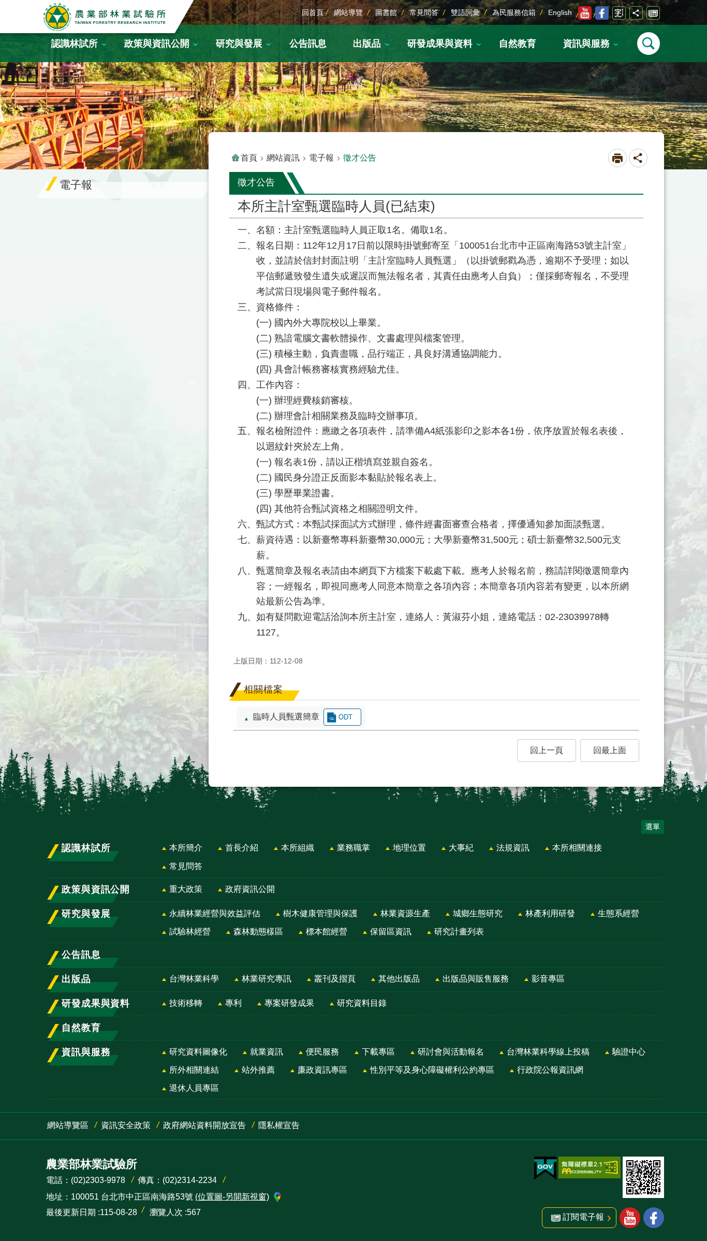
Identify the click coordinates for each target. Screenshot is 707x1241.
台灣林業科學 (194, 978)
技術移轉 (185, 1003)
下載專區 (378, 1051)
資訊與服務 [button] (586, 43)
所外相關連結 (194, 1069)
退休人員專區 (194, 1088)
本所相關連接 (577, 847)
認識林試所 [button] (74, 43)
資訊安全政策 (126, 1125)
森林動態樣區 (258, 931)
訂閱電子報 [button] (583, 1217)
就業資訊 (266, 1051)
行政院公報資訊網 (550, 1069)
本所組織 (297, 847)
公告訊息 (308, 43)
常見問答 (423, 12)
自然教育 (517, 43)
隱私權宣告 (279, 1125)
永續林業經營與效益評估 (214, 913)
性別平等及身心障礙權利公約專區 (432, 1069)
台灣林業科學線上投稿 (548, 1051)
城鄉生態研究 (478, 913)
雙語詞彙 (465, 12)
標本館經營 (326, 931)
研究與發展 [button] (239, 43)
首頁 (249, 157)
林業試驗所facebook (602, 13)
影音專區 (548, 978)
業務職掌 (353, 847)
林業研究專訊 (266, 978)
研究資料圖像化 (198, 1051)
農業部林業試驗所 (105, 17)
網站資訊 (283, 157)
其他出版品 (399, 978)
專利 (233, 1003)
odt (345, 717)
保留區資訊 (390, 931)
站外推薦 (258, 1069)
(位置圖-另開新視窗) (232, 1196)
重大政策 (185, 889)
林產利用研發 (550, 913)
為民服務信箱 (514, 12)
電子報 (321, 157)
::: (8, 7)
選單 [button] (652, 826)
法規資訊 (512, 847)
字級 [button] (619, 13)
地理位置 (409, 847)
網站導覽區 (68, 1125)
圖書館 (386, 12)
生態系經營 (618, 913)
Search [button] (648, 43)
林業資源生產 (405, 913)
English (560, 12)
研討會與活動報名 (451, 1051)
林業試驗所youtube (585, 13)
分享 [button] (636, 13)
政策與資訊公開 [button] (156, 43)
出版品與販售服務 (476, 978)
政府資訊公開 (250, 889)
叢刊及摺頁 (335, 978)
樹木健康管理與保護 (320, 913)
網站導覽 (348, 12)
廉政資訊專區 (322, 1069)
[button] (546, 750)
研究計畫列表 (459, 931)
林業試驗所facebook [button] (653, 1217)
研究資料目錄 (362, 1003)
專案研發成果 (289, 1003)
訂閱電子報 (653, 13)
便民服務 (322, 1051)
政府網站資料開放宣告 (204, 1125)
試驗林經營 (190, 931)
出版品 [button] (367, 43)
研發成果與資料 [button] (440, 43)
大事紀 (461, 847)
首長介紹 (241, 847)
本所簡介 (185, 847)
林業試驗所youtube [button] (630, 1217)
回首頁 (312, 12)
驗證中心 (628, 1051)
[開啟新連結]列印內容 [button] (617, 158)
